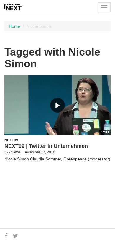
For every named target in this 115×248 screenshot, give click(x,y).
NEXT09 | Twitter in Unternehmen (46, 146)
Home (14, 26)
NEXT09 (11, 140)
